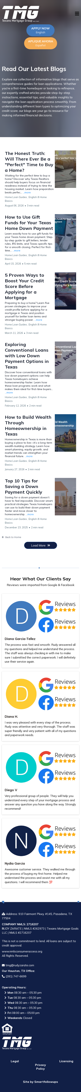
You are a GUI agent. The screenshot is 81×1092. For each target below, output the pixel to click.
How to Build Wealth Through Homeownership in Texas (28, 425)
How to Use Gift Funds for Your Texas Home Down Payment (29, 222)
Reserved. (21, 955)
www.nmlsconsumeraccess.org (22, 951)
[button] (77, 14)
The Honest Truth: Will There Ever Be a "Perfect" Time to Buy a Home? (29, 161)
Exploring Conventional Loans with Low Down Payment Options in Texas (27, 356)
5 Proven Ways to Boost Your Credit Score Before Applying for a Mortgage (24, 286)
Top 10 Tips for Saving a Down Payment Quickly (23, 486)
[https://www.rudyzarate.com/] (21, 14)
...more (27, 192)
